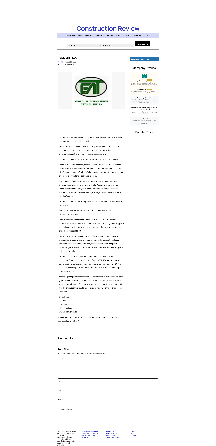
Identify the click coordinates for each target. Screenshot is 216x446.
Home (60, 62)
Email (60, 390)
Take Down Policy (112, 437)
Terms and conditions (90, 433)
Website (60, 399)
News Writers (111, 435)
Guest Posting (111, 433)
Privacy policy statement (91, 431)
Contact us (110, 431)
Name (60, 381)
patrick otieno (75, 65)
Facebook (134, 431)
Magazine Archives (88, 435)
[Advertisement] (108, 12)
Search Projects (142, 44)
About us (85, 437)
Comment (61, 358)
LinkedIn (134, 435)
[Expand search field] (147, 35)
